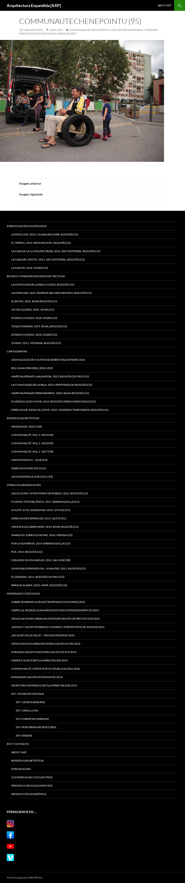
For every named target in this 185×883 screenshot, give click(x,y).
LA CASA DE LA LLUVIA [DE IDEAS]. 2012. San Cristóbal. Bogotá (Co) (55, 251)
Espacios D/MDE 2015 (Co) (28, 468)
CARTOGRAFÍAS (17, 351)
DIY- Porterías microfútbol (36, 727)
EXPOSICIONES (21, 769)
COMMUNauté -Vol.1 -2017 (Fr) (32, 451)
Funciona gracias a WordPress (24, 877)
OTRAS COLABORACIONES (24, 485)
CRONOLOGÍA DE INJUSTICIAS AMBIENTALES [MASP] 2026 (48, 359)
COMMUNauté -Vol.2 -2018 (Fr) (32, 443)
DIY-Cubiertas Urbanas (32, 718)
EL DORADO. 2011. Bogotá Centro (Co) (38, 577)
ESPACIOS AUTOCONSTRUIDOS (26, 226)
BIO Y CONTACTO (18, 744)
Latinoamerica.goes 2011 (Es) (32, 476)
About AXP (164, 5)
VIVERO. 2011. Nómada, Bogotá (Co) (36, 343)
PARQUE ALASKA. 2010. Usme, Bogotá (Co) (39, 585)
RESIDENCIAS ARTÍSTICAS (23, 418)
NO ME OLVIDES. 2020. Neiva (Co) (32, 309)
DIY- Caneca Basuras (30, 702)
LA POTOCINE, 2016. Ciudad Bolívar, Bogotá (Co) (44, 234)
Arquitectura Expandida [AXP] (34, 5)
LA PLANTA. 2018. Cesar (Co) (29, 268)
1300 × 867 (56, 30)
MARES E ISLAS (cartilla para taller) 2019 (39, 660)
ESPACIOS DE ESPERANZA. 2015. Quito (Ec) (38, 518)
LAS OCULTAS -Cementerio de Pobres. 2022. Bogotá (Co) (49, 493)
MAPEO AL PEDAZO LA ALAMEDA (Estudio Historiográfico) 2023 (55, 610)
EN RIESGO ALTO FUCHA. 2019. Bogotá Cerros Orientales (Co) (53, 401)
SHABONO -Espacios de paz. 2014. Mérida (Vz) (42, 535)
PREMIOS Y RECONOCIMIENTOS (31, 785)
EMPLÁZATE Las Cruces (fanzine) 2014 (36, 677)
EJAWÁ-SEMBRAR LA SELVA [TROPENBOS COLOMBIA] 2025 (48, 602)
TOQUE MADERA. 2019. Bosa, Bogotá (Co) (39, 326)
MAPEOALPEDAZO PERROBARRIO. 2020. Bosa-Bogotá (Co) (50, 393)
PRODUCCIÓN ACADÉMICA (28, 794)
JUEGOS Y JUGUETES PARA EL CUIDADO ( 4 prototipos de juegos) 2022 (57, 627)
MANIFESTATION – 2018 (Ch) (29, 460)
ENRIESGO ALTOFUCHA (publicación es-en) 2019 (43, 652)
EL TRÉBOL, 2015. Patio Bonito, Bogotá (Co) (41, 242)
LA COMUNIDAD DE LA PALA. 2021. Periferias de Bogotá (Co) (51, 384)
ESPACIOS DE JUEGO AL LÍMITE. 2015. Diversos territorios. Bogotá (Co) (60, 409)
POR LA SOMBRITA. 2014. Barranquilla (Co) (40, 543)
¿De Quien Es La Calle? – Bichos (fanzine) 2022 (43, 635)
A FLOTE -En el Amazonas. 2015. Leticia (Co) (40, 510)
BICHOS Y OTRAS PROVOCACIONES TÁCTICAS (36, 276)
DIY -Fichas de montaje (27, 693)
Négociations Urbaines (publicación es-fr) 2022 (45, 643)
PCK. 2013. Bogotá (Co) (27, 551)
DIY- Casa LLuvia (27, 710)
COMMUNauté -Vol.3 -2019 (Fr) (32, 435)
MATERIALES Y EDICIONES (23, 593)
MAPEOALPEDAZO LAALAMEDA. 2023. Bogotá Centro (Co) (50, 376)
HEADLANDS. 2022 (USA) (26, 426)
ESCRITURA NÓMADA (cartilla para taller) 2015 (44, 685)
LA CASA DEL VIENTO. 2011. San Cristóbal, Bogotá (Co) (48, 259)
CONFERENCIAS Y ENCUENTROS (32, 777)
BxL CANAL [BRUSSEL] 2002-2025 (32, 368)
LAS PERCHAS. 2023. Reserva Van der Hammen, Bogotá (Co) (51, 293)
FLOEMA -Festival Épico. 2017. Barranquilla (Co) (45, 501)
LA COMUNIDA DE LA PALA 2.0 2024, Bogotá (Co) (42, 284)
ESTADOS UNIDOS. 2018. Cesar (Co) (34, 318)
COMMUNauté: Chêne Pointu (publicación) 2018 (45, 668)
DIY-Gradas (24, 735)
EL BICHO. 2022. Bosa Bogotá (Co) (34, 301)
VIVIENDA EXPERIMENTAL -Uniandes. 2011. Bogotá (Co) (48, 568)
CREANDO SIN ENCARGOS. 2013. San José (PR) (41, 560)
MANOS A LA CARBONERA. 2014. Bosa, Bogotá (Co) (45, 526)
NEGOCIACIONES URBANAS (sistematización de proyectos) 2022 (55, 618)
